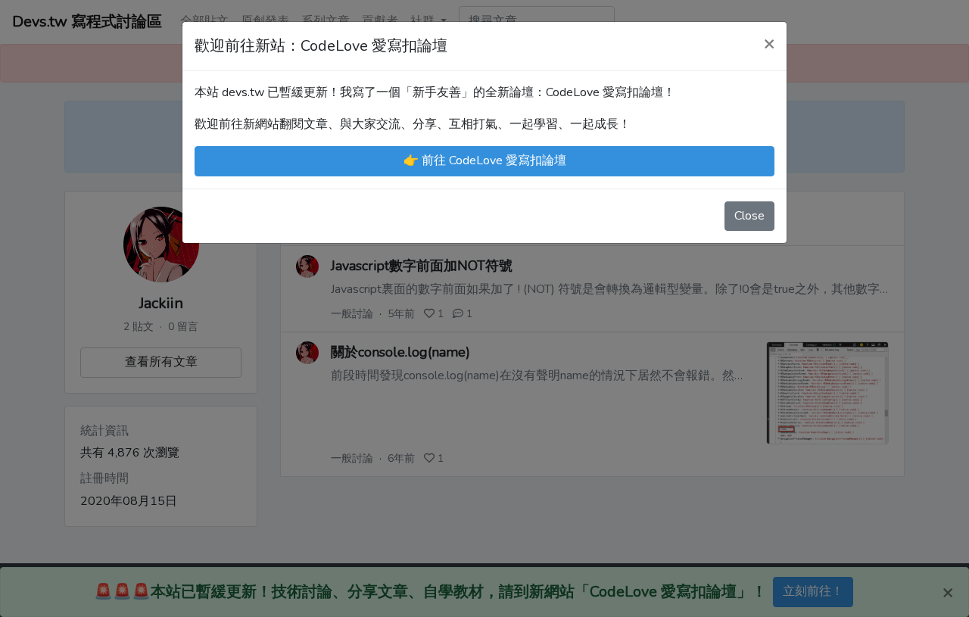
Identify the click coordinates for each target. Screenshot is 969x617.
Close (749, 215)
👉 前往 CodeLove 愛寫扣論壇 (484, 160)
